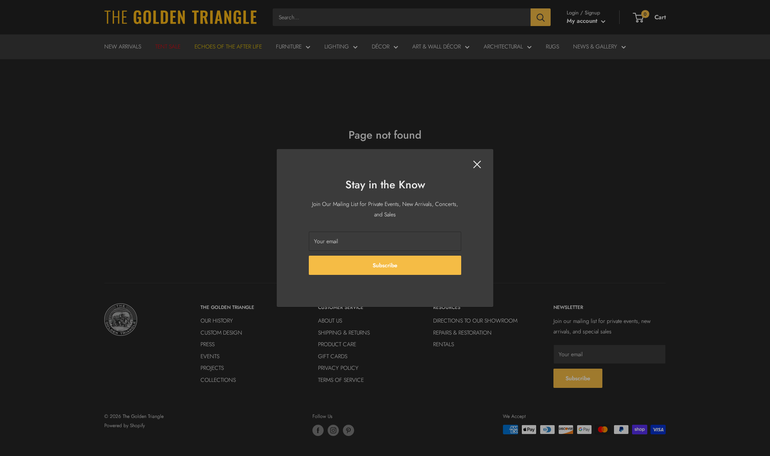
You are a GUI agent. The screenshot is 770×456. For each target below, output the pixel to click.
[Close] (477, 164)
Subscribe (385, 265)
